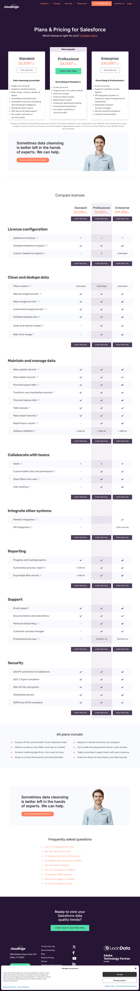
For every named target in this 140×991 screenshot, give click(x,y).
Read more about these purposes (126, 986)
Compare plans (88, 35)
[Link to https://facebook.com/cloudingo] (85, 952)
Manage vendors (110, 986)
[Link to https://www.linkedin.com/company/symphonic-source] (84, 964)
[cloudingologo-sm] (18, 948)
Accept (119, 974)
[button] (136, 968)
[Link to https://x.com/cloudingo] (85, 947)
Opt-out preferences (9, 987)
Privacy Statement (23, 987)
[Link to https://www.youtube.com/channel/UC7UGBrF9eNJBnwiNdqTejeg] (85, 958)
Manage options (119, 980)
